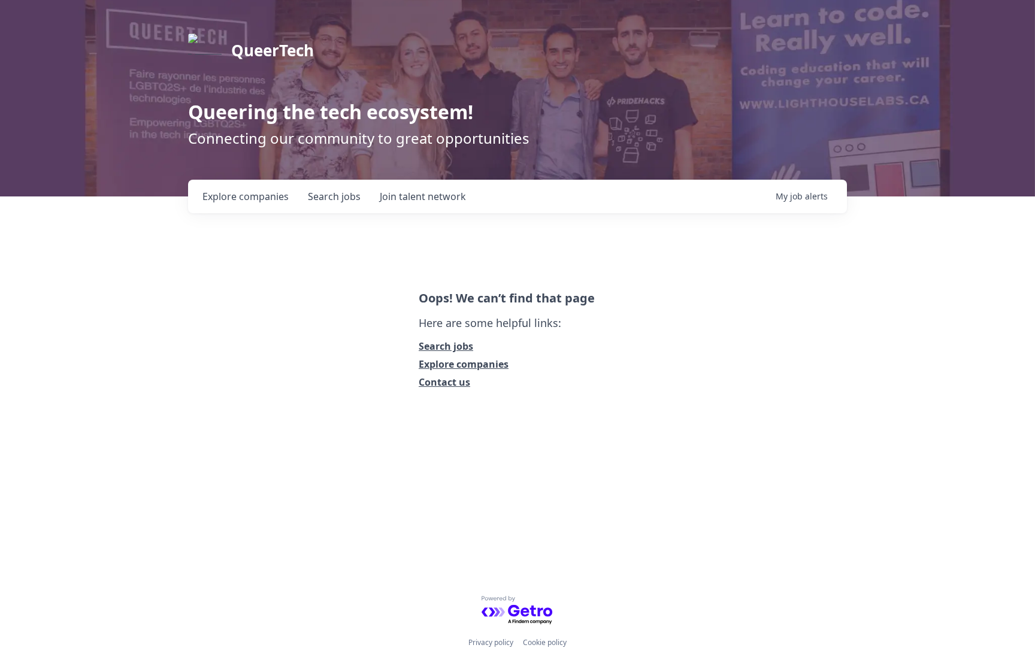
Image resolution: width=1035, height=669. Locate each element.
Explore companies (464, 364)
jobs (334, 196)
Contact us (444, 382)
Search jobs (446, 346)
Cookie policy (545, 642)
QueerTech (272, 50)
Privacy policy (490, 642)
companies (245, 196)
